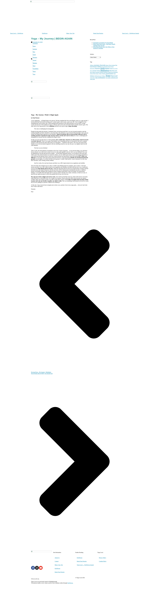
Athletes (92, 65)
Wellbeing (92, 76)
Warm (34, 71)
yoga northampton (100, 77)
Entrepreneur (92, 68)
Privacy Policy (102, 557)
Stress (100, 73)
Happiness (97, 68)
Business (95, 66)
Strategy (97, 73)
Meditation (104, 70)
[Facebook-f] (33, 568)
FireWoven (44, 33)
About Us (57, 557)
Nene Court (114, 70)
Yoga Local (114, 76)
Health (102, 68)
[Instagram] (37, 568)
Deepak (102, 66)
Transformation (109, 73)
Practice (101, 72)
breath (34, 54)
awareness (35, 43)
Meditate (35, 63)
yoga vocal (92, 79)
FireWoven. (70, 583)
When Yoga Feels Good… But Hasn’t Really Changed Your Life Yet (104, 44)
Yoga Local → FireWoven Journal (130, 33)
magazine (95, 70)
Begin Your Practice (98, 33)
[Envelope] (41, 568)
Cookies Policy (102, 561)
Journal (34, 60)
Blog (34, 52)
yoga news (92, 77)
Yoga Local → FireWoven (16, 33)
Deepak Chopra (107, 66)
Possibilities (35, 68)
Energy (112, 66)
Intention (35, 57)
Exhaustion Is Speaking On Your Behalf (103, 42)
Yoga (34, 74)
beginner (35, 49)
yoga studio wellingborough (111, 77)
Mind (34, 66)
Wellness (103, 76)
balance (107, 65)
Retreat (109, 72)
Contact (57, 561)
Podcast (93, 72)
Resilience (106, 72)
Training (104, 73)
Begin (34, 46)
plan (91, 72)
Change (99, 66)
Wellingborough (98, 76)
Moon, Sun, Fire (70, 33)
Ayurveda (102, 65)
